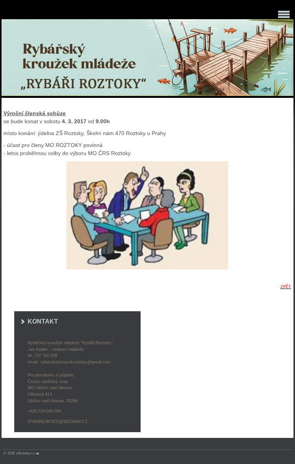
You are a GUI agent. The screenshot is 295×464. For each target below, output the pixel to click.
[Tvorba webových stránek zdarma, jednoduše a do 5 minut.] (37, 453)
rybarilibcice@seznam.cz (58, 421)
